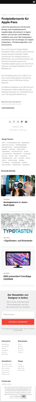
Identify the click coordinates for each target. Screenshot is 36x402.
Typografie (5, 346)
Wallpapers (6, 165)
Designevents (7, 147)
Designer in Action (12, 9)
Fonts (20, 344)
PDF (15, 158)
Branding (25, 143)
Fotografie (5, 350)
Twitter (20, 364)
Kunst (11, 156)
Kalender (27, 154)
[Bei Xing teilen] (18, 121)
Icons (26, 151)
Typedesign (15, 162)
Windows (26, 165)
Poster (21, 158)
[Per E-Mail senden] (26, 121)
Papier (4, 348)
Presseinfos (5, 370)
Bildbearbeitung (13, 143)
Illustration (7, 154)
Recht (28, 158)
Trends (21, 160)
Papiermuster (7, 158)
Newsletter (21, 370)
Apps (3, 143)
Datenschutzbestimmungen (14, 329)
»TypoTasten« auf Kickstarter (18, 240)
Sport (4, 160)
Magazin (23, 156)
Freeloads (21, 149)
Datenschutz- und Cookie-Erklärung (17, 389)
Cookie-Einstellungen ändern (18, 398)
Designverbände (20, 147)
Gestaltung (5, 344)
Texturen (21, 350)
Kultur (4, 156)
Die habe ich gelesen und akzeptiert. (18, 329)
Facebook (21, 366)
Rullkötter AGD (6, 384)
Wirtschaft (5, 354)
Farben (4, 149)
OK (24, 396)
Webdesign (16, 165)
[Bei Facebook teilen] (14, 121)
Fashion (12, 149)
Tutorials (6, 162)
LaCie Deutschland (8, 108)
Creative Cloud (8, 145)
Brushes (20, 348)
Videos (24, 162)
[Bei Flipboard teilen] (22, 121)
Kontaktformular (7, 364)
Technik (27, 15)
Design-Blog (19, 15)
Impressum (18, 396)
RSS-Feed (21, 368)
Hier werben (6, 368)
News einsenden (7, 366)
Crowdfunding (21, 145)
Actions (20, 346)
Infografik (17, 154)
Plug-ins (20, 352)
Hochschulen (16, 151)
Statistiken (12, 160)
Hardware (15, 127)
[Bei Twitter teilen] (10, 121)
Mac (21, 127)
